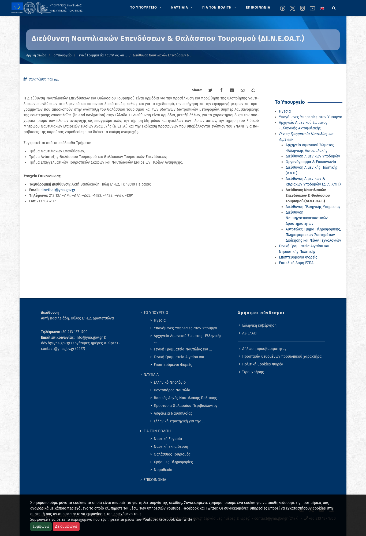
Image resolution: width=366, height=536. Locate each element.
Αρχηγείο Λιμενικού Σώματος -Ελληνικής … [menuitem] (188, 339)
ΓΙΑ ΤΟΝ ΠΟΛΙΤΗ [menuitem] (157, 431)
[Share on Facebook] (221, 90)
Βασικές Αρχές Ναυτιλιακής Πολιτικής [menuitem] (185, 398)
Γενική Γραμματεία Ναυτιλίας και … (102, 55)
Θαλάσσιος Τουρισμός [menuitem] (172, 454)
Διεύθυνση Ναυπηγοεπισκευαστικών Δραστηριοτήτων (307, 218)
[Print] (253, 90)
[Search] (334, 7)
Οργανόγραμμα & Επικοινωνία (311, 162)
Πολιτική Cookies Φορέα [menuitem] (262, 364)
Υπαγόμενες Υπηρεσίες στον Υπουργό (310, 117)
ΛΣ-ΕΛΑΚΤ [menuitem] (250, 333)
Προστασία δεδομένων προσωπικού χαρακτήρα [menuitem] (282, 356)
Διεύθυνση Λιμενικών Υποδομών (313, 156)
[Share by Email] (242, 90)
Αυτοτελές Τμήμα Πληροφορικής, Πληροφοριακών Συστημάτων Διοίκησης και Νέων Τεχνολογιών (313, 235)
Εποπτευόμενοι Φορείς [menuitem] (173, 365)
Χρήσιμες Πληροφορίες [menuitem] (173, 462)
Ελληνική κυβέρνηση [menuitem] (259, 325)
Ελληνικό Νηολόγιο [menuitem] (170, 382)
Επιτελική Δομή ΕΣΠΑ (296, 263)
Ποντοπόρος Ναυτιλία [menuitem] (172, 390)
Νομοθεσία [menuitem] (163, 470)
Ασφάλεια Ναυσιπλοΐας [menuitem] (173, 413)
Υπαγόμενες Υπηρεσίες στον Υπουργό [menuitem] (185, 328)
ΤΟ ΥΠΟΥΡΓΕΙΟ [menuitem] (156, 312)
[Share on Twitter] (210, 90)
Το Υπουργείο (62, 55)
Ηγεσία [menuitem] (160, 320)
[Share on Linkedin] (232, 90)
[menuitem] (146, 7)
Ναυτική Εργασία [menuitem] (168, 439)
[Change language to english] (322, 8)
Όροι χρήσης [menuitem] (253, 372)
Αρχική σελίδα (36, 55)
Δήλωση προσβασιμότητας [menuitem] (264, 348)
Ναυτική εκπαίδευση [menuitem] (171, 446)
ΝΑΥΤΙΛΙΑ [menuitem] (151, 374)
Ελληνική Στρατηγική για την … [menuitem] (179, 421)
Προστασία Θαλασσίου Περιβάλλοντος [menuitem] (186, 405)
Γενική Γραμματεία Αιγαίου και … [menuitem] (181, 357)
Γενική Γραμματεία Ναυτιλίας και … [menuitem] (183, 349)
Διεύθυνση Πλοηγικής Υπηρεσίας (313, 207)
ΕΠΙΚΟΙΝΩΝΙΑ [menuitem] (155, 479)
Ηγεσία (285, 111)
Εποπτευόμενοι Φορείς (298, 257)
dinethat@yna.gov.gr (57, 190)
